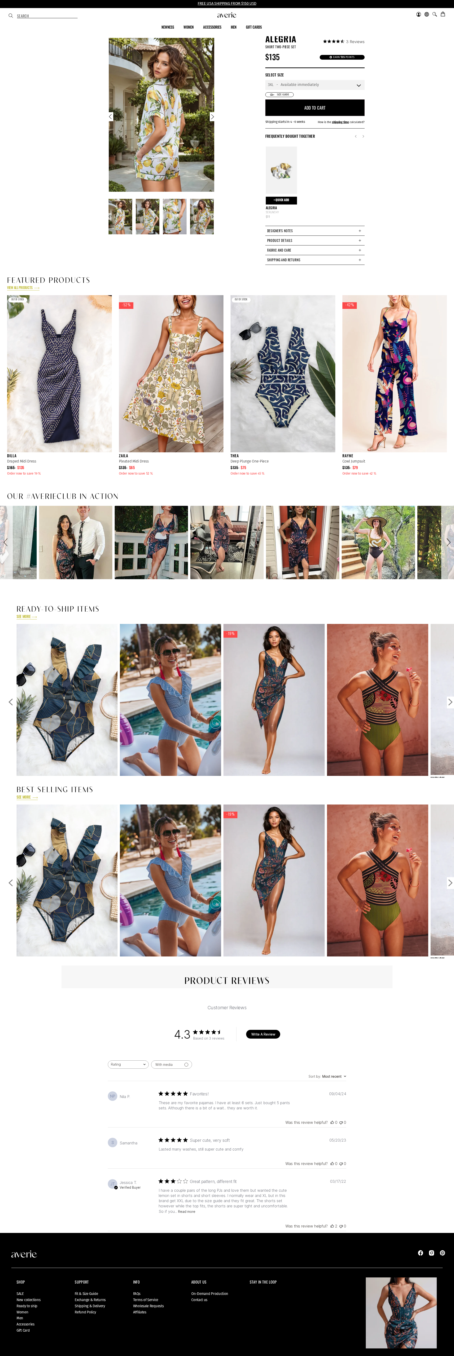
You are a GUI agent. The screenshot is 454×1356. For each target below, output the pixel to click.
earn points (343, 57)
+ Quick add (281, 200)
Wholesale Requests (148, 1306)
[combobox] (47, 16)
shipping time (340, 122)
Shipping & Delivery (90, 1306)
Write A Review (263, 1034)
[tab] (315, 231)
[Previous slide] (111, 117)
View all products (20, 288)
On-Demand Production (209, 1294)
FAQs (136, 1294)
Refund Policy (85, 1312)
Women (22, 1312)
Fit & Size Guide (86, 1294)
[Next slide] (212, 117)
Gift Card (23, 1330)
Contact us (199, 1300)
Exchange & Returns (90, 1300)
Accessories (26, 1324)
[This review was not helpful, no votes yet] (341, 1122)
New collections (29, 1300)
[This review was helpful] (332, 1226)
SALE (20, 1294)
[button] (6, 542)
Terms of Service (145, 1300)
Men (20, 1318)
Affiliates (139, 1312)
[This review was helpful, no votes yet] (332, 1122)
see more (24, 617)
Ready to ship (27, 1306)
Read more (186, 1211)
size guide (283, 94)
